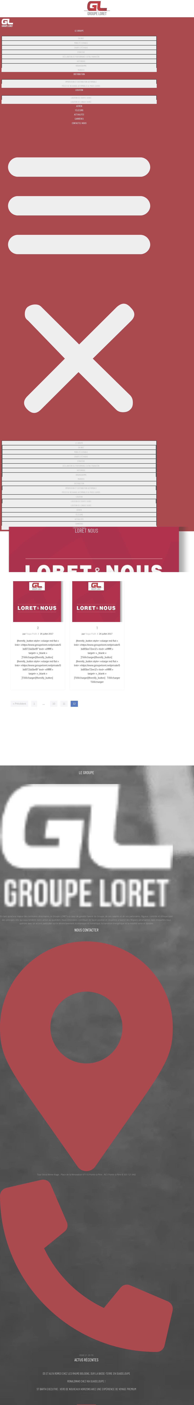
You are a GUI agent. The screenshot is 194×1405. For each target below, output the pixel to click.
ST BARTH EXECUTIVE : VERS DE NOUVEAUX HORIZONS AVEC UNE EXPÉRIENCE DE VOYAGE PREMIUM (86, 1389)
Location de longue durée (81, 102)
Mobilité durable (81, 43)
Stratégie (81, 52)
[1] (97, 601)
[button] (79, 281)
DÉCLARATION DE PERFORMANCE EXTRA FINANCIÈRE (81, 56)
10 (53, 703)
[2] (38, 601)
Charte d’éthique (81, 47)
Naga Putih (31, 634)
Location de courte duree (81, 97)
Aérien (79, 105)
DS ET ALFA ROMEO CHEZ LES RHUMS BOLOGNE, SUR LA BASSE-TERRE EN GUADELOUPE (86, 1373)
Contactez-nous (79, 123)
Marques (81, 70)
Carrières (79, 118)
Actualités (79, 114)
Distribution (79, 74)
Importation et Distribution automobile (81, 81)
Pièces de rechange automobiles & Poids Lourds (81, 86)
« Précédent (19, 703)
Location (79, 89)
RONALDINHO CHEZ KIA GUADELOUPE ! (86, 1381)
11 (64, 703)
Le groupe (79, 30)
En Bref (81, 38)
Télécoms (79, 110)
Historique (81, 61)
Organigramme (81, 65)
